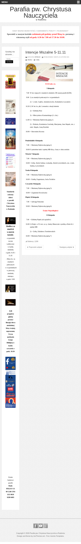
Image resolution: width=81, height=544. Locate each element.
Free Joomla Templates (55, 536)
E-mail (37, 60)
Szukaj (9, 62)
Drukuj (29, 60)
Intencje (37, 57)
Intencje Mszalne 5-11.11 (45, 52)
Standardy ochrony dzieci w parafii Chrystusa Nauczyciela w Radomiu (10, 200)
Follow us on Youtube (40, 526)
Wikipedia (45, 526)
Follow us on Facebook (35, 526)
